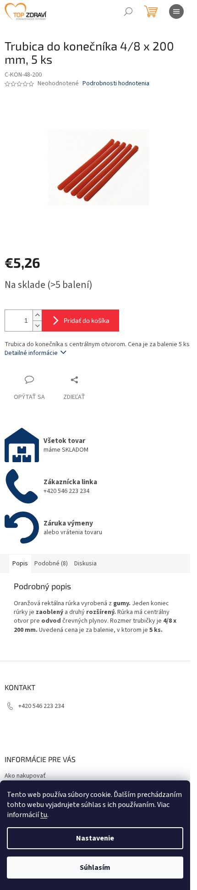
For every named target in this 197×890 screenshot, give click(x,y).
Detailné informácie (31, 353)
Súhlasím (95, 867)
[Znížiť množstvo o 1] (37, 326)
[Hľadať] (128, 11)
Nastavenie (95, 838)
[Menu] (176, 11)
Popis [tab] (20, 563)
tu (43, 815)
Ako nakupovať (25, 775)
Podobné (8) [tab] (51, 563)
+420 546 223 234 (41, 706)
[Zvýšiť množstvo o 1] (37, 315)
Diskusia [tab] (85, 563)
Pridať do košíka (86, 320)
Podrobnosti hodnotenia (115, 83)
